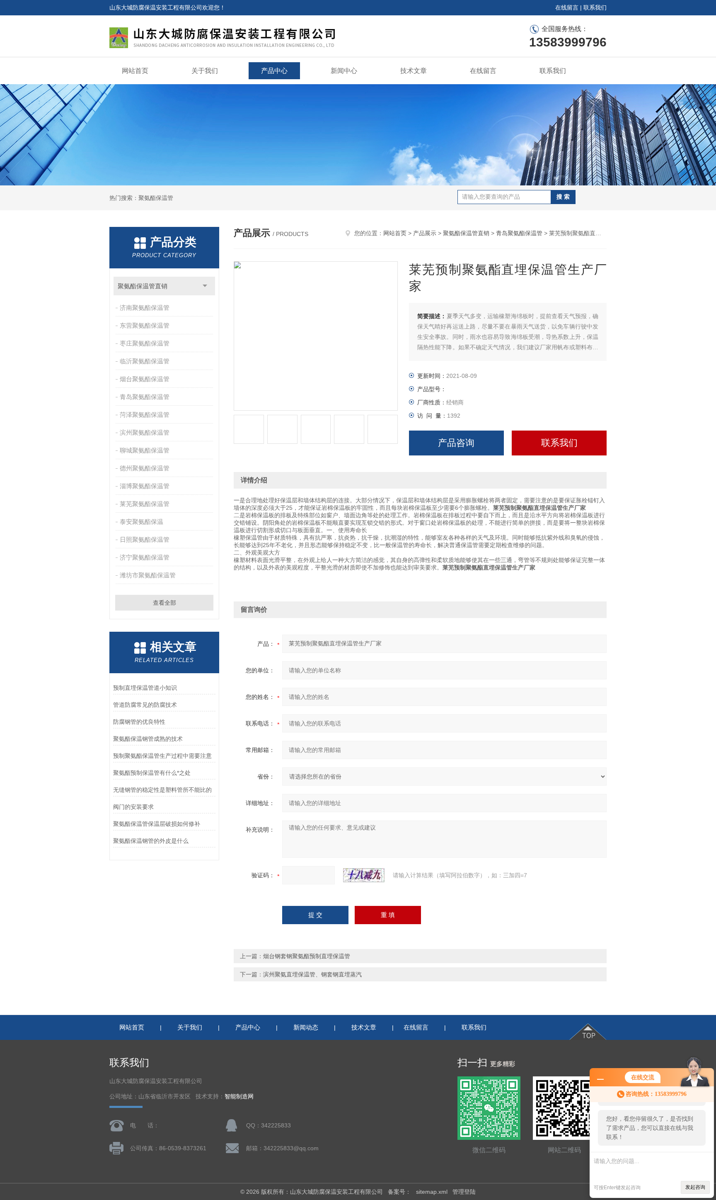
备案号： (399, 1191)
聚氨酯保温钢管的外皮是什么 (151, 840)
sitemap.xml (432, 1191)
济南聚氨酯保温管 (144, 307)
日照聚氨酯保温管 (144, 539)
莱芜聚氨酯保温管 (144, 503)
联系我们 (595, 7)
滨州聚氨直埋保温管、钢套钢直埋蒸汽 (312, 974)
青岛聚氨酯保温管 (144, 396)
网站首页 (135, 70)
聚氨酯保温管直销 (142, 286)
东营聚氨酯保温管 (144, 325)
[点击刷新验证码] (364, 875)
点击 (205, 286)
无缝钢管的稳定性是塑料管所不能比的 (162, 789)
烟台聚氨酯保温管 (144, 378)
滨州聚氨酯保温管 (144, 432)
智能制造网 (239, 1096)
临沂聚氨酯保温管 (144, 361)
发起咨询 (695, 1187)
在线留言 (566, 7)
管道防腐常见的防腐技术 (145, 704)
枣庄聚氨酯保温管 (144, 343)
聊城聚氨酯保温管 (144, 450)
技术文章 (413, 70)
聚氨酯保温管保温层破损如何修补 (156, 823)
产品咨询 (456, 443)
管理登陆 (464, 1191)
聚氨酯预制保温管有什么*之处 (152, 772)
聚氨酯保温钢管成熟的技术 (148, 738)
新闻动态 (305, 1027)
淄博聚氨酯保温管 (144, 485)
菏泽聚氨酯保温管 (144, 414)
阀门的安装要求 (133, 806)
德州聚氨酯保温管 (144, 468)
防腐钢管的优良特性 (139, 721)
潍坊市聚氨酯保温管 (148, 575)
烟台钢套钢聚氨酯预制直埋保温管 (306, 956)
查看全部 (164, 602)
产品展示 (424, 233)
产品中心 (274, 70)
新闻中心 (344, 70)
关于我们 (204, 70)
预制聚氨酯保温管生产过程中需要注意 (162, 755)
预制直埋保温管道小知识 (145, 687)
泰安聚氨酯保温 (141, 521)
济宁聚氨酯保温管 (144, 557)
